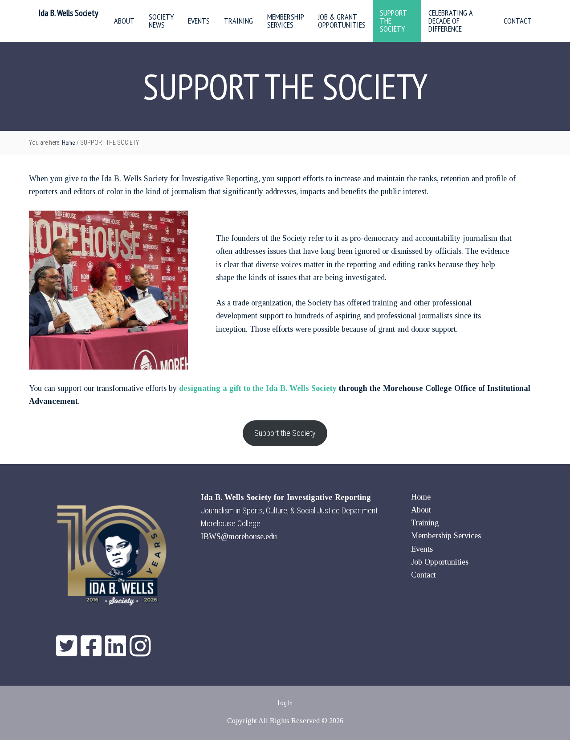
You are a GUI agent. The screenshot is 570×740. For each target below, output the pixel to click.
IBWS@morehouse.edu (239, 536)
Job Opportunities (439, 561)
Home (421, 496)
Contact (423, 574)
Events (422, 549)
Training (425, 522)
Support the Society (285, 433)
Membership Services (446, 535)
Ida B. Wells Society (68, 13)
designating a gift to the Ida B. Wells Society (258, 388)
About (421, 509)
